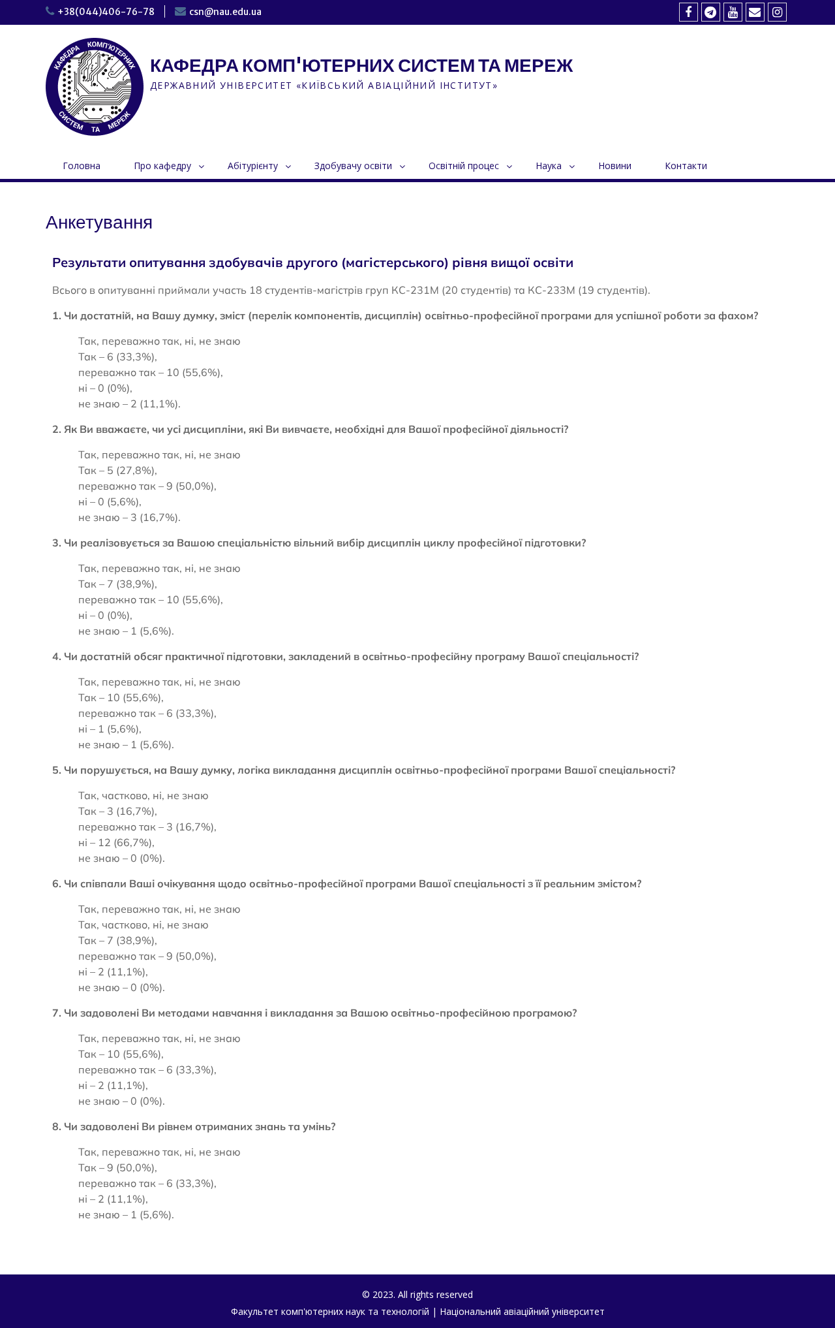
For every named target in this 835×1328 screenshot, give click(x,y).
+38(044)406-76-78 (106, 12)
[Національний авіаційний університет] (710, 12)
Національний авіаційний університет (522, 1311)
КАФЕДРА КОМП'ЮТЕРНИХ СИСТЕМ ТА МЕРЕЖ (361, 65)
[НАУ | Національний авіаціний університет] (777, 12)
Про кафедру (162, 165)
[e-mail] (755, 12)
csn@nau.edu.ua (225, 12)
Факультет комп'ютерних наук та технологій (330, 1311)
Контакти (686, 165)
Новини (614, 165)
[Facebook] (688, 12)
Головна (81, 165)
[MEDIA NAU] (732, 12)
